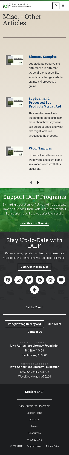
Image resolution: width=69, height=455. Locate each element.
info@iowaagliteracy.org (24, 324)
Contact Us (34, 331)
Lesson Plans (34, 412)
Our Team (54, 324)
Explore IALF (34, 392)
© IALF (16, 446)
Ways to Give (34, 439)
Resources (34, 433)
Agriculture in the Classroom (34, 406)
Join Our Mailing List (34, 266)
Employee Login (34, 446)
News (34, 426)
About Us (34, 419)
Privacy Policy (52, 446)
